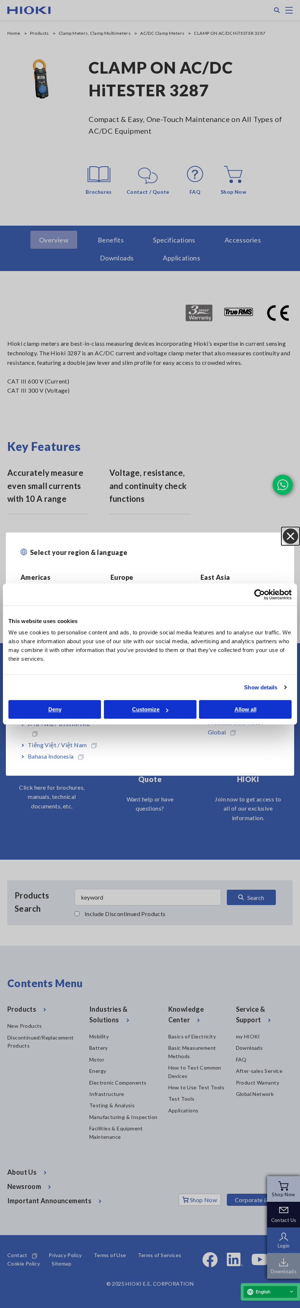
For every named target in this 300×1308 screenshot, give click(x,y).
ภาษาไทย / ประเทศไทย (59, 723)
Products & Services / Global (236, 727)
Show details (260, 687)
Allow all (245, 709)
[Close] (290, 536)
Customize (146, 709)
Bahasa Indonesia (51, 756)
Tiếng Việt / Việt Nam (57, 744)
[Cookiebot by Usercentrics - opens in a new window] (260, 594)
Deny (54, 709)
